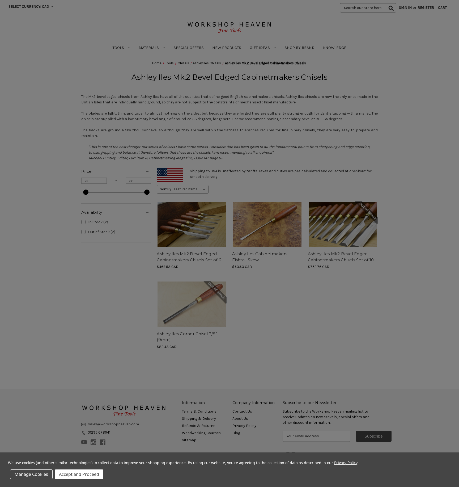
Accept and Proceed (79, 474)
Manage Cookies (31, 474)
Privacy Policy (345, 462)
